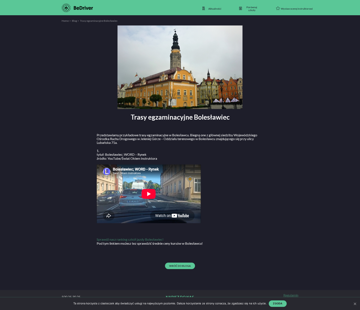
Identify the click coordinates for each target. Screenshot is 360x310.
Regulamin (290, 295)
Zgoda (277, 303)
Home (65, 20)
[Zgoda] (355, 304)
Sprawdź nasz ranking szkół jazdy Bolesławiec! (130, 239)
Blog (74, 20)
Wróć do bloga (180, 265)
